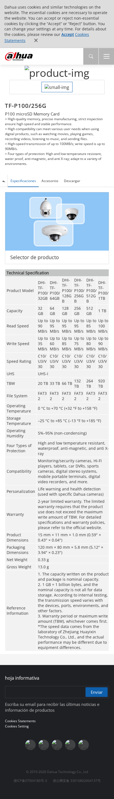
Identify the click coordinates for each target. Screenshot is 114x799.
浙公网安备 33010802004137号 (77, 780)
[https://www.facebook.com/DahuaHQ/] (30, 745)
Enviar (97, 692)
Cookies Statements (20, 721)
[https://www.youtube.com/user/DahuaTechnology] (43, 745)
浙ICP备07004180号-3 (30, 780)
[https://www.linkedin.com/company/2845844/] (57, 745)
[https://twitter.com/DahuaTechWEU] (83, 745)
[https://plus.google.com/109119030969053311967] (70, 745)
